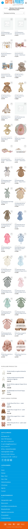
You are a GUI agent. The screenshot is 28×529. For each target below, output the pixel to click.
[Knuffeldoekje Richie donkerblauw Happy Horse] (21, 216)
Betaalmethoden (5, 509)
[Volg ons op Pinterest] (11, 460)
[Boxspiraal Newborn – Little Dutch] (7, 45)
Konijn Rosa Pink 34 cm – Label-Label (20, 355)
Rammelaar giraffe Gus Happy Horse (6, 139)
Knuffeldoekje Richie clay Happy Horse (6, 225)
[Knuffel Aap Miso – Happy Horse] (21, 66)
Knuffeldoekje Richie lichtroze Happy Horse (20, 291)
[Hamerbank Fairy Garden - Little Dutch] (21, 45)
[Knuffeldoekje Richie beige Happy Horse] (21, 194)
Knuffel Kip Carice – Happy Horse (6, 117)
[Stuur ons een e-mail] (8, 460)
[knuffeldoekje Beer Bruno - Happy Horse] (21, 172)
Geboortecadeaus (6, 482)
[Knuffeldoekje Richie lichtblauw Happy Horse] (21, 261)
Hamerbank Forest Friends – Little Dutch (6, 75)
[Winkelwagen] (26, 2)
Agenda (3, 488)
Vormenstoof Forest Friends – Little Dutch (20, 160)
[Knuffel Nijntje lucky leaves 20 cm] (21, 108)
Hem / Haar (4, 479)
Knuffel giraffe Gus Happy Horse (19, 96)
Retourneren (4, 503)
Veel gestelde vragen (6, 500)
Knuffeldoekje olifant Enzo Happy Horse (6, 181)
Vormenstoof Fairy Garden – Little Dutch (6, 160)
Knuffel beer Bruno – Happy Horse (6, 96)
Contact (3, 491)
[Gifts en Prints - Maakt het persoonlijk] (14, 2)
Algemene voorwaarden (7, 512)
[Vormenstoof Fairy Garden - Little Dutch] (7, 151)
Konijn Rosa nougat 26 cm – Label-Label (20, 333)
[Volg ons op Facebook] (2, 460)
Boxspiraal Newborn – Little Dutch (6, 54)
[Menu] (2, 2)
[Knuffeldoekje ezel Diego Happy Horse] (7, 193)
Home (6, 8)
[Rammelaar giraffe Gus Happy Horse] (7, 129)
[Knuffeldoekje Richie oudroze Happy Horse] (7, 324)
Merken (3, 473)
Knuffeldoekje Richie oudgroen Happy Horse (20, 312)
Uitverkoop (4, 485)
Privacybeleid (4, 515)
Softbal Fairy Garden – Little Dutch (20, 139)
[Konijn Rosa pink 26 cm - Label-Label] (7, 346)
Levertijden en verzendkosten (9, 506)
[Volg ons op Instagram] (5, 460)
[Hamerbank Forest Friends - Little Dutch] (7, 66)
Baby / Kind (4, 476)
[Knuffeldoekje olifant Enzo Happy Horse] (7, 172)
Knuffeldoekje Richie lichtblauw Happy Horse (21, 270)
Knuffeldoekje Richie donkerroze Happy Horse (6, 249)
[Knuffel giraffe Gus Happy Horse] (21, 87)
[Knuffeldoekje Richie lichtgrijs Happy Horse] (7, 282)
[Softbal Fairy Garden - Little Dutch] (21, 129)
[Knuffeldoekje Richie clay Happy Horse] (7, 216)
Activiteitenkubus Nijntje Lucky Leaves (20, 33)
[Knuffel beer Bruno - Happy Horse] (7, 87)
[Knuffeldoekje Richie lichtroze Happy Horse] (21, 282)
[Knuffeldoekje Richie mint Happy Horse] (7, 303)
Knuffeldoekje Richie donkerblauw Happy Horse (20, 226)
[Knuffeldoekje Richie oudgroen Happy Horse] (21, 303)
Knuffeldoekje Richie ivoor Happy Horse (6, 270)
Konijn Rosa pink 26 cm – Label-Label (7, 355)
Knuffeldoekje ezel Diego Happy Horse (7, 202)
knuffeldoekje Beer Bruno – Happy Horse (20, 181)
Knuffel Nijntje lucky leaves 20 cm (20, 117)
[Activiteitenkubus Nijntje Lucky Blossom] (7, 24)
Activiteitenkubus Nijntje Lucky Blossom (6, 33)
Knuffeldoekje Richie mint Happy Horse (6, 312)
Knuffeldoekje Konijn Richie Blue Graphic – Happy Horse (20, 249)
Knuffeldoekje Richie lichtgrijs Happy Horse (6, 291)
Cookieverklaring (5, 518)
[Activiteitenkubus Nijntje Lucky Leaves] (21, 24)
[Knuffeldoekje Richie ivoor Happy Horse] (7, 261)
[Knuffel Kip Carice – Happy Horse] (7, 108)
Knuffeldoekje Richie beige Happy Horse (20, 204)
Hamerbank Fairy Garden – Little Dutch (20, 54)
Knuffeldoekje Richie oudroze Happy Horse (6, 333)
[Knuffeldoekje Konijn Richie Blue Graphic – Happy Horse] (21, 238)
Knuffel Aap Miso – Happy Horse (19, 75)
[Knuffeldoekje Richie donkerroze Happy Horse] (7, 238)
